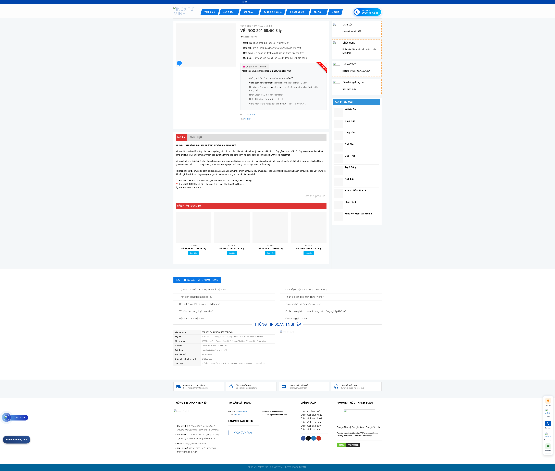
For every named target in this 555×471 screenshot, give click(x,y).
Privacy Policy (343, 436)
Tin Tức (318, 12)
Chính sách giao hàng (311, 414)
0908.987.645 (238, 415)
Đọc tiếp (193, 253)
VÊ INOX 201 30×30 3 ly (270, 248)
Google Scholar (373, 427)
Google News (343, 427)
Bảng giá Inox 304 (273, 12)
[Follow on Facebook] (303, 438)
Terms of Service (359, 436)
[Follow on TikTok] (308, 438)
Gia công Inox (297, 12)
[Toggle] (176, 290)
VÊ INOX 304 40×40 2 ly (232, 248)
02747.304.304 (241, 411)
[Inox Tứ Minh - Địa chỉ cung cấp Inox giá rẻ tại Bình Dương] (184, 11)
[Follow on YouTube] (318, 438)
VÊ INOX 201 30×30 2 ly (193, 248)
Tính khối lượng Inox (16, 439)
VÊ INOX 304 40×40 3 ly (308, 248)
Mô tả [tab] (181, 137)
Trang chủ (210, 12)
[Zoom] (179, 63)
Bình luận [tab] (196, 137)
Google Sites (358, 427)
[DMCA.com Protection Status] (349, 445)
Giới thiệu (228, 12)
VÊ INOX (247, 119)
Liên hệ (335, 12)
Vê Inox (269, 26)
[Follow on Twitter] (313, 438)
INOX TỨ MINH (243, 432)
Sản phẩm (249, 12)
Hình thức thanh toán (311, 411)
